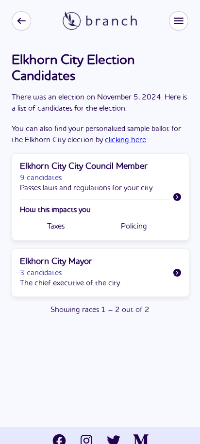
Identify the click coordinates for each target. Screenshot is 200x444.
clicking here (125, 140)
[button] (178, 21)
